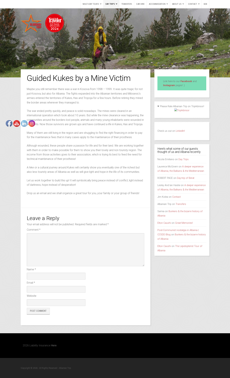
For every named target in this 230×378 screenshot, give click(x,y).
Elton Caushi (164, 223)
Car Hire (140, 4)
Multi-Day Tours (91, 4)
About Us (177, 4)
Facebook (186, 81)
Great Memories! (184, 223)
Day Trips (110, 4)
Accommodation (157, 4)
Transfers (126, 4)
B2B (205, 4)
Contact (192, 4)
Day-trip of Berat (185, 178)
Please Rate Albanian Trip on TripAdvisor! (182, 106)
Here (54, 345)
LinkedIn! (180, 131)
